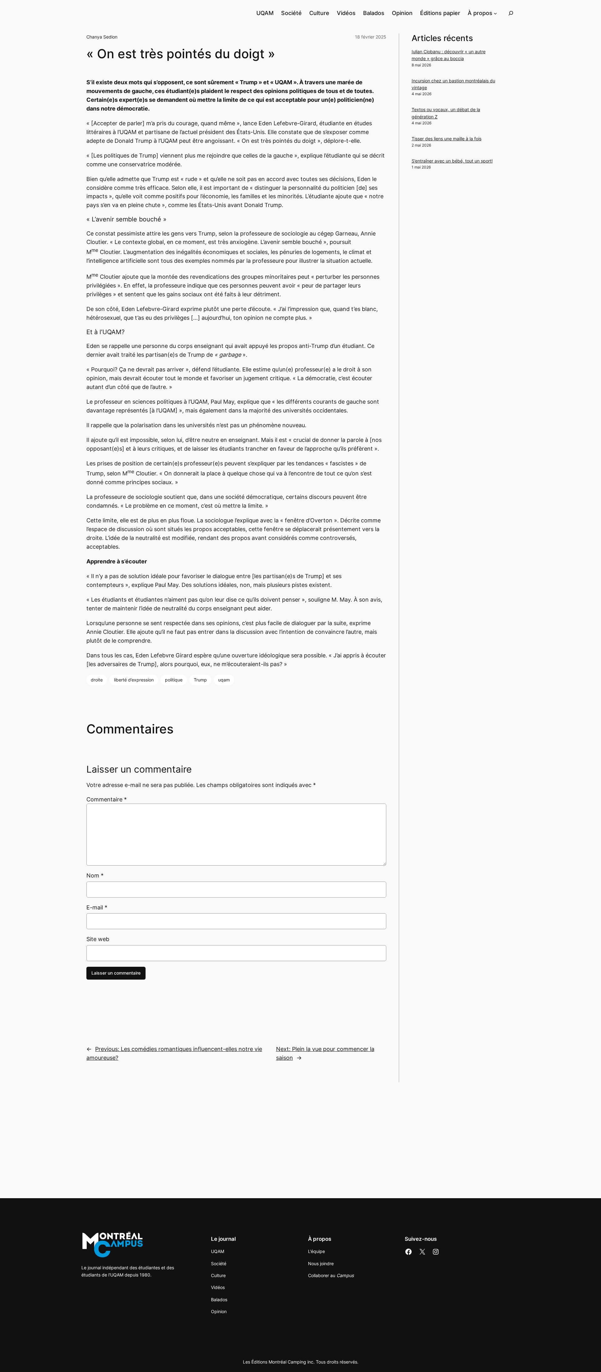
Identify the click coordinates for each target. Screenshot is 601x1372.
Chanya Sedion (101, 36)
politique (173, 679)
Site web (97, 939)
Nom (95, 875)
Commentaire (106, 799)
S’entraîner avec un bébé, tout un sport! (452, 160)
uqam (224, 679)
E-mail (96, 907)
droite (97, 679)
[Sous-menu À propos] (495, 13)
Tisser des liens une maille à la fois (446, 138)
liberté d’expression (134, 679)
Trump (200, 679)
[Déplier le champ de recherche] (511, 13)
